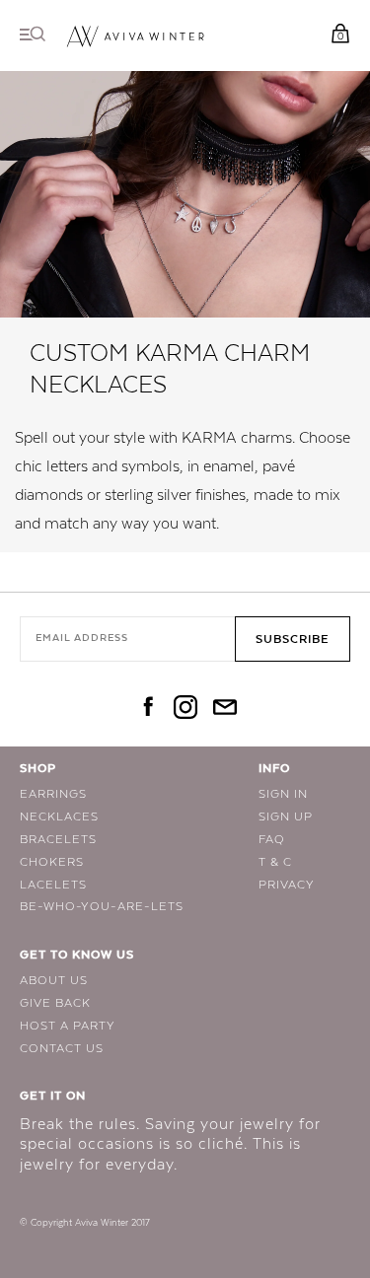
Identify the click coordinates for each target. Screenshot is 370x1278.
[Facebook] (146, 709)
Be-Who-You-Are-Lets (102, 906)
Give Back (55, 1003)
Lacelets (53, 884)
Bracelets (58, 839)
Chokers (52, 862)
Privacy (287, 884)
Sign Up (286, 816)
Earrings (53, 794)
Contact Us (62, 1048)
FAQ (272, 839)
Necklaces (59, 816)
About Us (54, 980)
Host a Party (67, 1025)
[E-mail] (225, 709)
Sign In (283, 794)
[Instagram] (185, 709)
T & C (275, 862)
